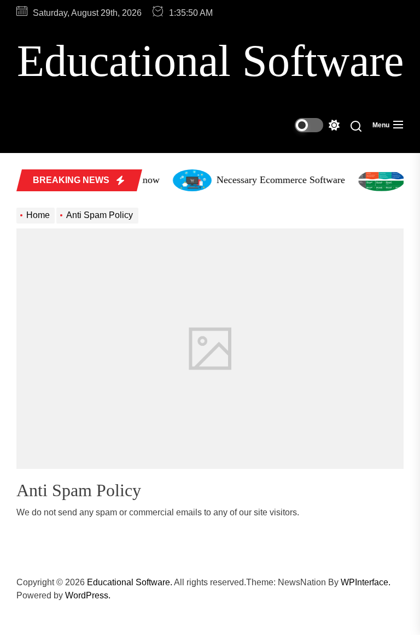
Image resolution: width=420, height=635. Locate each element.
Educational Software (210, 61)
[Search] (356, 125)
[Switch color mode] (317, 125)
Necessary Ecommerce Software (278, 179)
